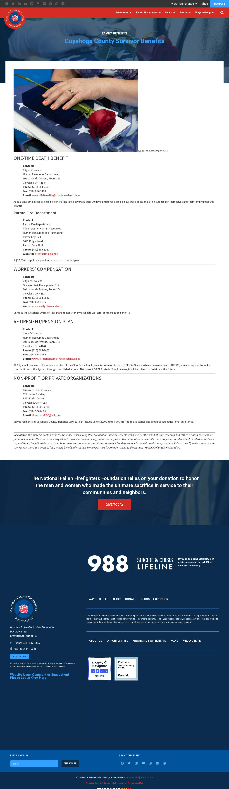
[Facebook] (7, 4)
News (168, 12)
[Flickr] (44, 4)
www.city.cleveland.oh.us (49, 306)
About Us (95, 640)
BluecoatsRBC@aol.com (46, 415)
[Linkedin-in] (19, 4)
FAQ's (174, 640)
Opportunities (117, 640)
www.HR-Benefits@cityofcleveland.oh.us (56, 195)
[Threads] (57, 4)
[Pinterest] (50, 4)
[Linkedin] (136, 763)
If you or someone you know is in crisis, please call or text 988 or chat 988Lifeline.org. (196, 562)
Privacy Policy (132, 777)
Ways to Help (203, 12)
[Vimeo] (32, 4)
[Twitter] (13, 4)
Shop (205, 3)
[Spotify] (63, 4)
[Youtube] (25, 4)
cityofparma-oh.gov (46, 254)
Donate (219, 3)
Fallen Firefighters (147, 12)
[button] (222, 13)
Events (183, 12)
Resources (122, 12)
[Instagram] (38, 4)
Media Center (192, 640)
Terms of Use (146, 777)
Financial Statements (149, 640)
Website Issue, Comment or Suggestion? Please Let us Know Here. (39, 676)
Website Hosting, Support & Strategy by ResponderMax (114, 783)
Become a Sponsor (154, 599)
